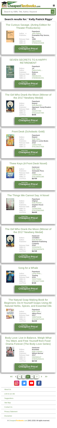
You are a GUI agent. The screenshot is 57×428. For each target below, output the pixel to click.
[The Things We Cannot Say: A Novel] (10, 209)
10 (37, 377)
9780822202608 (38, 43)
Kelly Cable (36, 311)
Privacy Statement (10, 412)
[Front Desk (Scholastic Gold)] (10, 145)
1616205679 (36, 247)
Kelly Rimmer (37, 203)
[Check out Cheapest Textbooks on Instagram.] (16, 383)
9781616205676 (38, 249)
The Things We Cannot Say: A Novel (28, 195)
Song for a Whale (28, 267)
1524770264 (36, 279)
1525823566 (36, 209)
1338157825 (36, 145)
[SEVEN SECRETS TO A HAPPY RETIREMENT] (10, 77)
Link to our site (9, 394)
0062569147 (36, 357)
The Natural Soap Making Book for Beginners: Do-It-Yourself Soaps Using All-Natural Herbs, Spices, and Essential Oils (28, 302)
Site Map (7, 403)
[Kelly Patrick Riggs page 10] (46, 376)
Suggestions (8, 398)
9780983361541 (38, 78)
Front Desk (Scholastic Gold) (28, 131)
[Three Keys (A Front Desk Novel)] (10, 178)
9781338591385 (38, 177)
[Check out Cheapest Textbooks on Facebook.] (38, 383)
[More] (54, 5)
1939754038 (36, 317)
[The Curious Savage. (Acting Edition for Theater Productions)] (10, 42)
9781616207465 (38, 113)
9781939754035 (38, 319)
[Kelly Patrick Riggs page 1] (11, 376)
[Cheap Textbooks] (20, 7)
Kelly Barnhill (36, 105)
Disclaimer (8, 416)
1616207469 (36, 111)
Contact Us (8, 407)
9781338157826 (38, 147)
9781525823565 (38, 210)
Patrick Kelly (36, 70)
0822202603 (36, 41)
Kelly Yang (36, 139)
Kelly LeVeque (37, 351)
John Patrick (36, 33)
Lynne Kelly (36, 273)
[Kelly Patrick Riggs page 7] (15, 376)
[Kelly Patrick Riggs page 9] (41, 376)
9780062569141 (38, 359)
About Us (7, 389)
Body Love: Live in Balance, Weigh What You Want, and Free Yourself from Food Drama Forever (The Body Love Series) (28, 340)
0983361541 (36, 76)
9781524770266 (38, 281)
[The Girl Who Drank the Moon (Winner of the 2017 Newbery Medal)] (10, 112)
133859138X (36, 175)
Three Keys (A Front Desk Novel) (28, 163)
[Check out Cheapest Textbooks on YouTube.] (31, 383)
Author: (22, 33)
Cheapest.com (18, 421)
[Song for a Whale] (10, 282)
